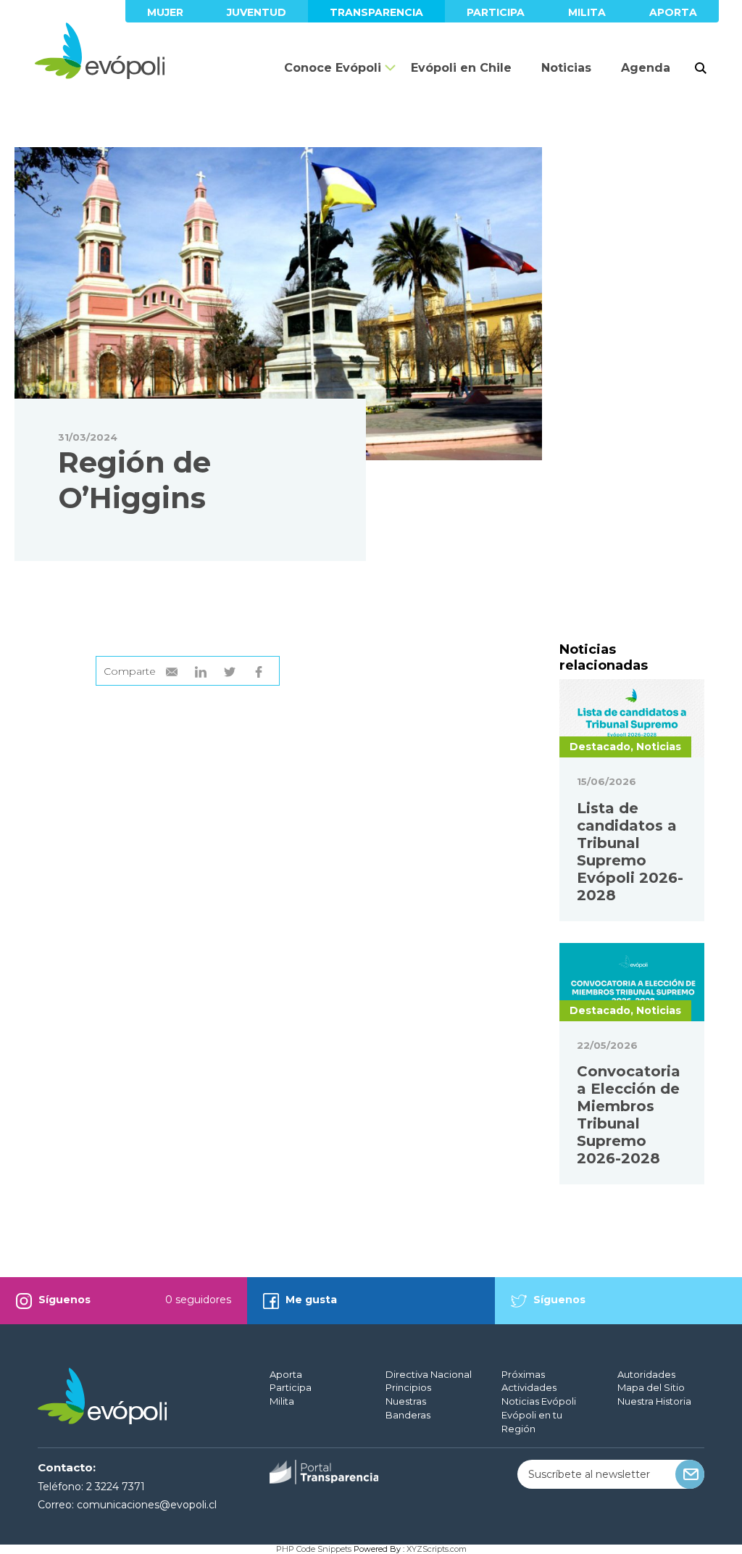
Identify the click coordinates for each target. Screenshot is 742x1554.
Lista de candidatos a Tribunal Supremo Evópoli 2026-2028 (630, 851)
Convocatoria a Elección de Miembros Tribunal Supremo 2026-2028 (628, 1115)
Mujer (165, 12)
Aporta (673, 12)
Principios (408, 1387)
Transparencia (376, 12)
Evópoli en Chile (461, 68)
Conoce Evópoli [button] (332, 68)
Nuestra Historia (654, 1401)
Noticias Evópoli (538, 1401)
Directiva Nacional (428, 1374)
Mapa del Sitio (651, 1387)
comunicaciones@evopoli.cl (147, 1504)
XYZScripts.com (437, 1549)
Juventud (256, 12)
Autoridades (646, 1374)
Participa (496, 12)
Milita (587, 12)
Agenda (645, 68)
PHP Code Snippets (313, 1549)
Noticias (566, 68)
